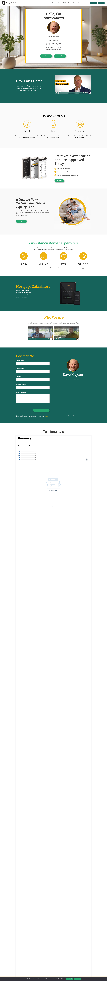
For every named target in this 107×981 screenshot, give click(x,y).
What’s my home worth (22, 294)
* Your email (18, 376)
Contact (86, 3)
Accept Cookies (69, 978)
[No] (105, 978)
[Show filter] (87, 459)
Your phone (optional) (21, 384)
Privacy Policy (46, 416)
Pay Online (101, 3)
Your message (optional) (21, 392)
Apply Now (93, 3)
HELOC (59, 3)
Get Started (66, 3)
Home (48, 3)
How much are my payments (23, 292)
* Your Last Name (20, 368)
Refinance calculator (21, 297)
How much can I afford (22, 290)
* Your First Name (20, 360)
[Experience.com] (55, 506)
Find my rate (21, 221)
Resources (80, 3)
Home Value (73, 3)
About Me (54, 3)
